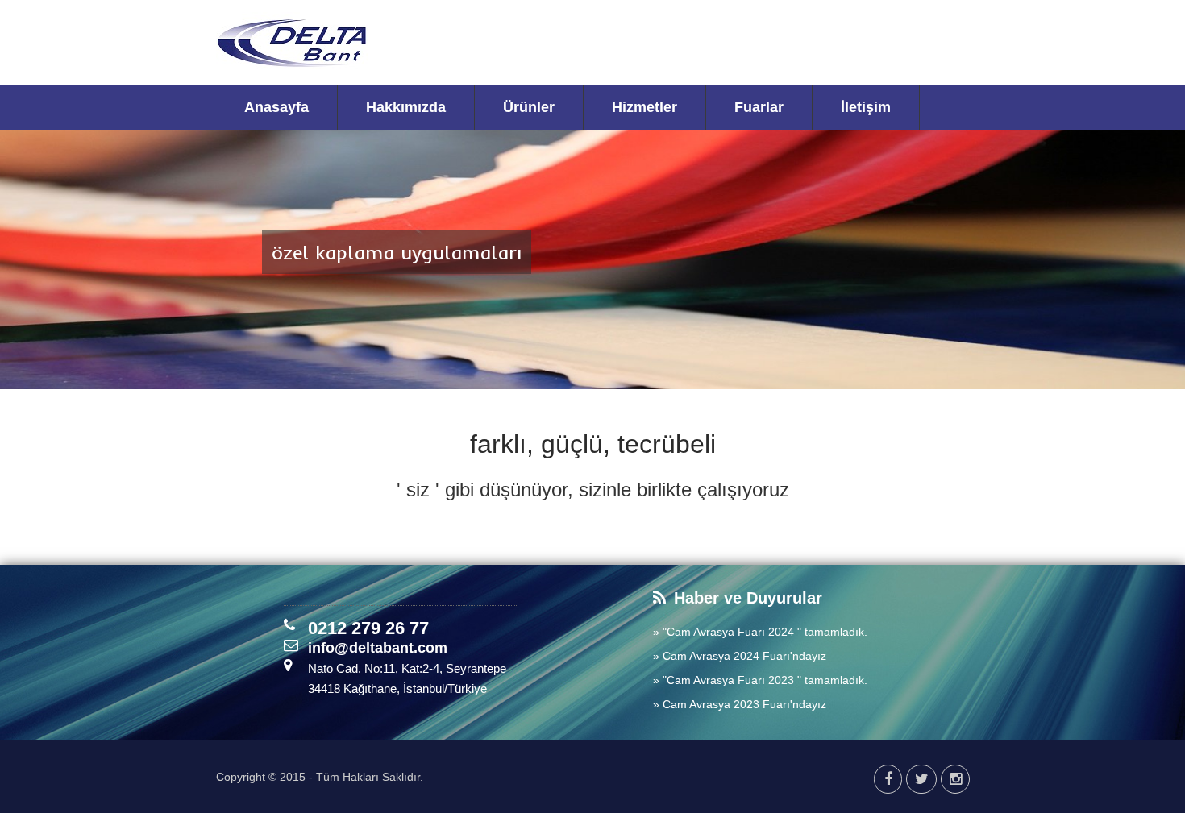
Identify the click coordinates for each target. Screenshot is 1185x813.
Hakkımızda (406, 107)
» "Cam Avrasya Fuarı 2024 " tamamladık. (760, 631)
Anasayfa (276, 107)
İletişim (866, 107)
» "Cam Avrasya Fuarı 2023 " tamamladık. (760, 680)
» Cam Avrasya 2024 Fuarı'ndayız (739, 655)
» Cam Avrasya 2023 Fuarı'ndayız (739, 704)
